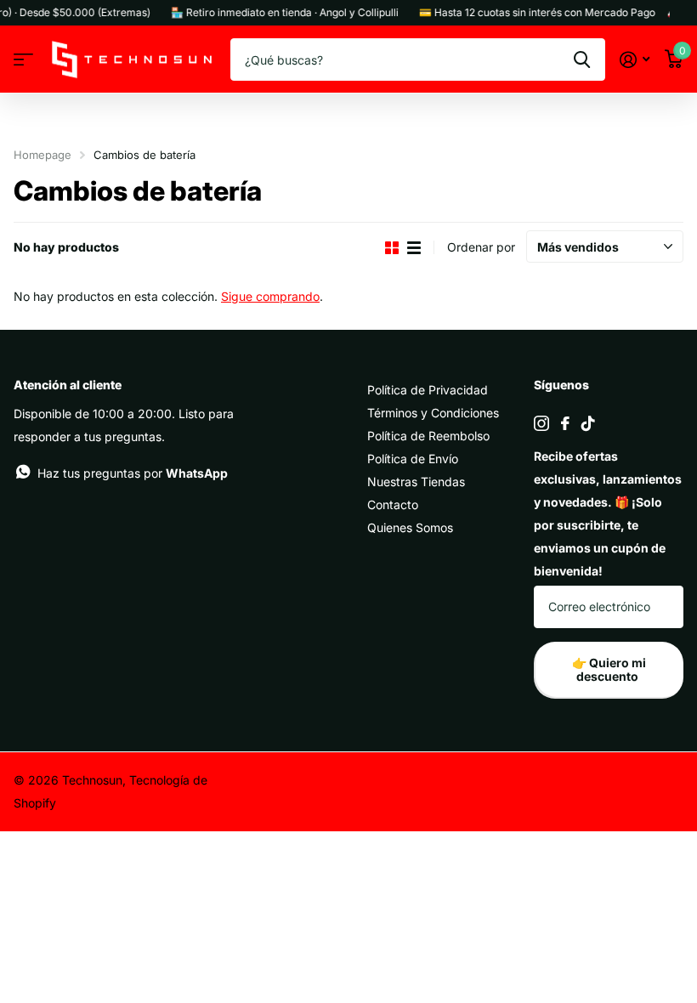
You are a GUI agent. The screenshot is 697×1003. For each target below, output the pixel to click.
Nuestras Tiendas (416, 481)
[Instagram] (541, 423)
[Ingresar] (634, 60)
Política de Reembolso (428, 435)
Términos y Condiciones (433, 412)
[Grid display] (392, 247)
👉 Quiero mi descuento (609, 669)
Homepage (42, 155)
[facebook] (565, 423)
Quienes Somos (410, 527)
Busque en (581, 59)
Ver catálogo (23, 60)
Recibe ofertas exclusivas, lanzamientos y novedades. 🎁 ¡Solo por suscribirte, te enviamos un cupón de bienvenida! (608, 513)
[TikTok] (588, 423)
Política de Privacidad (427, 389)
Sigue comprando (270, 296)
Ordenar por (481, 247)
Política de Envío (412, 458)
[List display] (414, 247)
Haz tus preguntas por (132, 473)
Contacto (392, 504)
